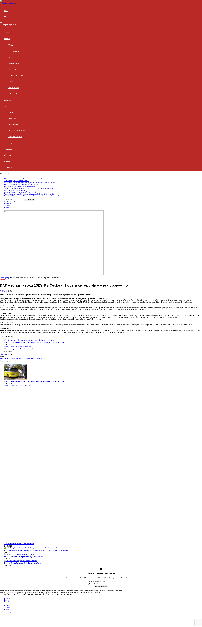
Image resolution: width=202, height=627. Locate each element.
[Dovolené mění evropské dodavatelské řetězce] (20, 561)
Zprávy (7, 39)
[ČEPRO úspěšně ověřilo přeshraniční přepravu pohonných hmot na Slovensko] (31, 548)
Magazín (8, 149)
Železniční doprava (14, 94)
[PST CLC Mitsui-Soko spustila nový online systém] (22, 554)
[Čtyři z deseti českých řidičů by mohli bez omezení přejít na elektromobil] (29, 340)
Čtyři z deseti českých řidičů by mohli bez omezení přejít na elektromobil (28, 179)
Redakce (3, 291)
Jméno (91, 581)
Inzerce (6, 600)
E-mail (92, 584)
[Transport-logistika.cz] (8, 3)
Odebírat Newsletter (101, 586)
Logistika (8, 100)
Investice (11, 57)
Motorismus (12, 69)
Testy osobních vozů (15, 137)
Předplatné (8, 155)
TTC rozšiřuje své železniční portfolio (16, 181)
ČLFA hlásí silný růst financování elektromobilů (20, 192)
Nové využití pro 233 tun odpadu (15, 190)
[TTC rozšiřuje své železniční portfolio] (17, 346)
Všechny (11, 45)
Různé (10, 82)
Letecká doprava (13, 63)
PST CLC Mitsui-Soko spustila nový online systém (21, 184)
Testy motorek (13, 124)
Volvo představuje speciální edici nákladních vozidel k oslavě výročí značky (29, 194)
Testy (6, 106)
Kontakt (8, 167)
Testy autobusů (13, 118)
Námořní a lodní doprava (16, 75)
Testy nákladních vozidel (16, 131)
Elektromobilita (13, 51)
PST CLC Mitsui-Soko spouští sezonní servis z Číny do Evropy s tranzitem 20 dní (31, 196)
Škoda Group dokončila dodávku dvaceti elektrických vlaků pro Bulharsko (29, 188)
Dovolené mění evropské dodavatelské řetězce (19, 186)
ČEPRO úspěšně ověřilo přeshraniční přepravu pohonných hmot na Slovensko (30, 183)
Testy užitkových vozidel (16, 143)
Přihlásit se (12, 202)
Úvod (2, 278)
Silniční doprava (13, 88)
